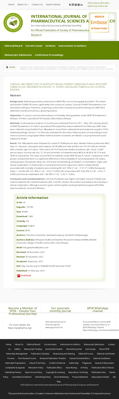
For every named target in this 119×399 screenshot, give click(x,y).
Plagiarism (87, 363)
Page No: (21, 207)
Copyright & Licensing (55, 372)
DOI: (19, 266)
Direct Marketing (61, 377)
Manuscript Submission (94, 344)
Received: (21, 252)
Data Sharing (71, 367)
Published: (22, 270)
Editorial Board (33, 344)
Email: (20, 247)
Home (12, 67)
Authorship (74, 363)
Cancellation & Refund (21, 377)
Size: (19, 211)
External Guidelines (101, 358)
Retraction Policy (36, 367)
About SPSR (104, 349)
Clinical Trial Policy (37, 363)
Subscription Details (100, 377)
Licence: (21, 230)
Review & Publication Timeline (53, 358)
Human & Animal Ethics (80, 358)
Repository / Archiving (78, 372)
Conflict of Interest (57, 363)
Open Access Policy (33, 372)
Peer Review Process (27, 358)
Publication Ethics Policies (103, 367)
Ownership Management (16, 353)
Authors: (21, 235)
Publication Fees (98, 372)
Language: (22, 225)
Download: (22, 216)
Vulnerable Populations (15, 363)
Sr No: (20, 202)
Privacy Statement (80, 377)
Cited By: (21, 221)
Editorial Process (86, 353)
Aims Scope (90, 349)
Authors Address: (26, 239)
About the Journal (74, 349)
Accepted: (22, 261)
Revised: (21, 256)
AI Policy (84, 367)
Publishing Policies (13, 372)
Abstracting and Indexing (64, 353)
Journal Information (54, 349)
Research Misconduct (104, 363)
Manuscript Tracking (33, 349)
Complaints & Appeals (15, 367)
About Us (19, 344)
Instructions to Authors (70, 344)
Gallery (17, 349)
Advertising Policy (43, 377)
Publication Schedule (40, 353)
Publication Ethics (54, 367)
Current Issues (50, 344)
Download (25, 275)
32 (27, 220)
